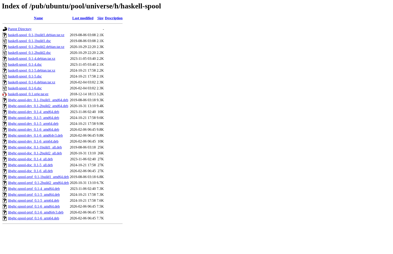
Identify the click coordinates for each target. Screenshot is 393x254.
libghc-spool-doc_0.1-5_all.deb (30, 165)
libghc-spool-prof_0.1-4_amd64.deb (34, 189)
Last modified (82, 18)
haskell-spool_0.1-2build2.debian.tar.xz (36, 47)
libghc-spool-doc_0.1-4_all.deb (30, 159)
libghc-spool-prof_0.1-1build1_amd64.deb (38, 177)
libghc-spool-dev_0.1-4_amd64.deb (33, 112)
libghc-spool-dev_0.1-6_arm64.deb (33, 141)
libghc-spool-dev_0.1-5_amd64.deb (33, 118)
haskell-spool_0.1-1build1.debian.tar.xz (36, 35)
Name (38, 18)
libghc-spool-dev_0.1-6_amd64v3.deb (35, 135)
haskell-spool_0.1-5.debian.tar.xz (31, 70)
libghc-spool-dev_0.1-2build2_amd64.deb (38, 106)
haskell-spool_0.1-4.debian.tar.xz (31, 58)
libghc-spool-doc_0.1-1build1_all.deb (35, 147)
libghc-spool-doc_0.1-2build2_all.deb (35, 153)
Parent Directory (20, 29)
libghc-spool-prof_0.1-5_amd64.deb (34, 194)
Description (114, 18)
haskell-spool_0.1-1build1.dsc (29, 41)
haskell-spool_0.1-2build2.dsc (29, 53)
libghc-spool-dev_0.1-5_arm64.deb (33, 124)
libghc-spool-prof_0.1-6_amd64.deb (34, 206)
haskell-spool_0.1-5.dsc (25, 76)
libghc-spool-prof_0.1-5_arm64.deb (33, 200)
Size (100, 18)
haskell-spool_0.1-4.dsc (25, 64)
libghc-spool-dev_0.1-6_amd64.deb (33, 129)
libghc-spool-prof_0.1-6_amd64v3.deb (35, 212)
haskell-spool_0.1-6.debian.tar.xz (31, 82)
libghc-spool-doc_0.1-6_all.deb (30, 171)
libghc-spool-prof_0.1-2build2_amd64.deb (38, 183)
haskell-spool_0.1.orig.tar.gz (28, 94)
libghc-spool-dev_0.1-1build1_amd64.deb (38, 100)
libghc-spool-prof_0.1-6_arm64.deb (33, 218)
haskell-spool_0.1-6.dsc (25, 88)
